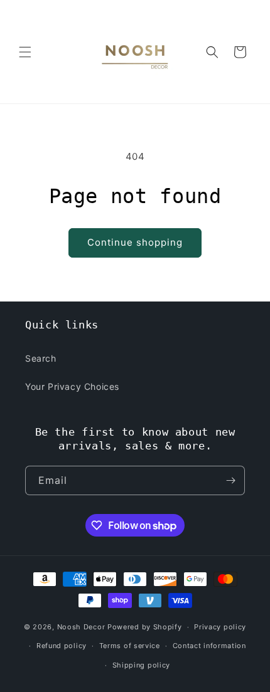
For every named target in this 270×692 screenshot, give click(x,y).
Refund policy (61, 645)
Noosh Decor (81, 626)
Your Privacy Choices (72, 386)
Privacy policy (220, 626)
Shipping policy (141, 665)
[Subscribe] (230, 480)
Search (41, 358)
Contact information (209, 645)
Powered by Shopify (144, 626)
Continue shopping (135, 242)
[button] (25, 52)
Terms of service (129, 645)
